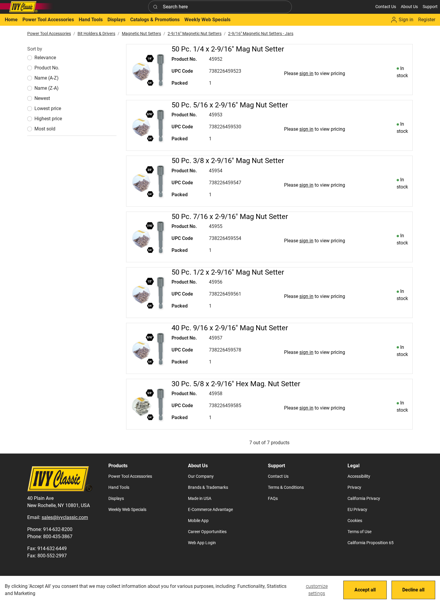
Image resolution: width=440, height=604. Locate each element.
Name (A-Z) (46, 78)
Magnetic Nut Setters (141, 33)
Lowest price (47, 108)
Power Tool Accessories (49, 33)
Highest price (48, 118)
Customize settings (317, 589)
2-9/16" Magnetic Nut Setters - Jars (260, 33)
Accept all (365, 590)
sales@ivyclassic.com (65, 517)
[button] (409, 6)
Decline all (413, 590)
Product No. (46, 68)
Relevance (45, 57)
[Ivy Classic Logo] (27, 7)
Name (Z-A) (46, 88)
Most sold (44, 129)
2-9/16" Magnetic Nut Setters (194, 33)
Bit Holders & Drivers (96, 33)
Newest (42, 98)
